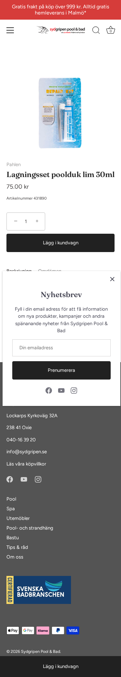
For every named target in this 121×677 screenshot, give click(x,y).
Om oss (14, 557)
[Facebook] (48, 390)
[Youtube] (61, 390)
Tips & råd (17, 547)
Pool (11, 499)
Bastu (12, 538)
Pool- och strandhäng (29, 528)
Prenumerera (61, 370)
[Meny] (10, 30)
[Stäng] (112, 279)
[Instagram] (74, 390)
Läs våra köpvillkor (26, 464)
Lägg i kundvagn (60, 666)
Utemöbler (18, 518)
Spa (10, 509)
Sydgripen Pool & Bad (40, 651)
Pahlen (13, 164)
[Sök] (96, 31)
